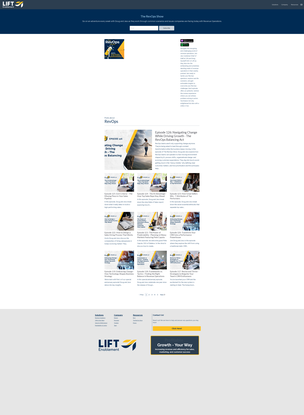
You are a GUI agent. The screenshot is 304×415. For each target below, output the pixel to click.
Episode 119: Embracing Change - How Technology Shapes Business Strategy (119, 273)
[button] (177, 328)
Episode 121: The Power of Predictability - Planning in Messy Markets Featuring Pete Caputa (151, 234)
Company (284, 4)
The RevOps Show (137, 320)
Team (115, 325)
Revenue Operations (100, 318)
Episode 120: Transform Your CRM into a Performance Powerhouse (183, 234)
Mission (116, 318)
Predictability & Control (101, 325)
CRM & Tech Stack (99, 320)
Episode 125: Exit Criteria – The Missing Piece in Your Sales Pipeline (118, 196)
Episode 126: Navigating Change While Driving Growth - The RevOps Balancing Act (176, 135)
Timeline (116, 323)
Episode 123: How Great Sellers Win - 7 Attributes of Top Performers (184, 196)
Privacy (135, 323)
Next (162, 295)
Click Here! (177, 328)
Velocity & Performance (101, 323)
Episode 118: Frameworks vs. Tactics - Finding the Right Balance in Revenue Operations (150, 273)
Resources (294, 4)
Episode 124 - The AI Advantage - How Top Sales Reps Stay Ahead (151, 194)
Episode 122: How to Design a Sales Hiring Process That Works (118, 233)
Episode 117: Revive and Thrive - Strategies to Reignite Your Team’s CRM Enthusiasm (184, 273)
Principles (116, 320)
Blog (134, 318)
